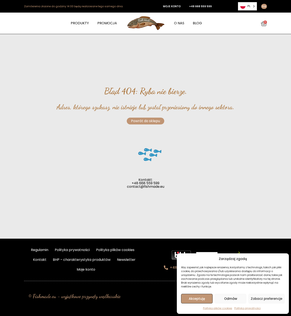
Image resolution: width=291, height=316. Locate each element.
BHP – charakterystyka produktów (82, 259)
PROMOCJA (107, 23)
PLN (264, 6)
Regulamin (39, 249)
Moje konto (86, 269)
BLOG (197, 23)
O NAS (179, 23)
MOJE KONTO (172, 6)
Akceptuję (197, 298)
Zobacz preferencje (266, 298)
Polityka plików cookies (217, 308)
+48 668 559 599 (200, 6)
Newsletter (126, 259)
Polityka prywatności (247, 308)
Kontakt (39, 259)
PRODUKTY (80, 23)
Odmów (230, 298)
